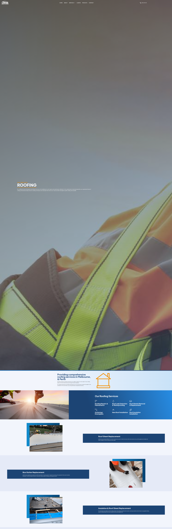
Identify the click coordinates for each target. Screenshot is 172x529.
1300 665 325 (144, 2)
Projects (84, 2)
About (66, 2)
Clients (79, 2)
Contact (91, 2)
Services (71, 2)
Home (61, 2)
